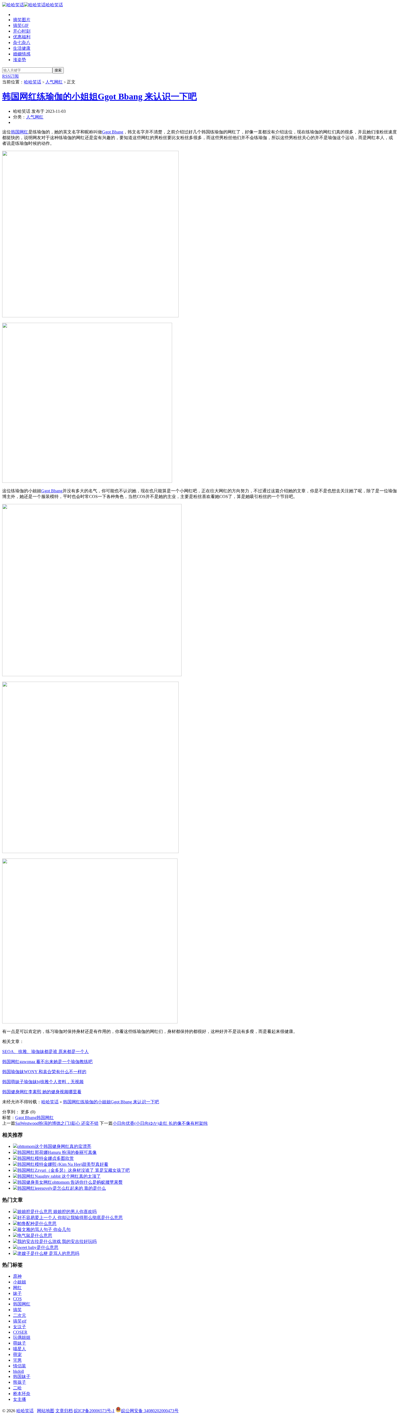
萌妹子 (19, 1343)
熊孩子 (19, 1382)
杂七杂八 (21, 42)
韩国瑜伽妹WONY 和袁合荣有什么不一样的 (44, 1071)
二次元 (19, 1315)
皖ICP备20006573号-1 (94, 1410)
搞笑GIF (21, 25)
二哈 (17, 1388)
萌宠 (17, 1354)
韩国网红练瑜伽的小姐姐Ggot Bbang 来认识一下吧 (99, 96)
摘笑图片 (21, 19)
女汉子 (19, 1326)
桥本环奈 (21, 1393)
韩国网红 (19, 132)
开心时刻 (21, 31)
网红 (17, 1287)
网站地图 (45, 1410)
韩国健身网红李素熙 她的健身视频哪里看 (41, 1091)
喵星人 (19, 1348)
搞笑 (17, 1309)
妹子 (17, 1293)
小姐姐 (19, 1282)
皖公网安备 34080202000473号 (150, 1410)
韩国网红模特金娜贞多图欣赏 (45, 1158)
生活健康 (21, 48)
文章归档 (64, 1410)
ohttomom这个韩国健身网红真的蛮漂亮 (54, 1146)
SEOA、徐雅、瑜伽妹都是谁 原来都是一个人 (45, 1051)
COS (17, 1298)
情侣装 (19, 1366)
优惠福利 (21, 37)
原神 (17, 1276)
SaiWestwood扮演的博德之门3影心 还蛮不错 (57, 1123)
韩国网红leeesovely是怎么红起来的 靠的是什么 (61, 1188)
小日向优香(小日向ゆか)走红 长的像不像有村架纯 (160, 1123)
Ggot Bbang (112, 132)
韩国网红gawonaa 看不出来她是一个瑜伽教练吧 (47, 1061)
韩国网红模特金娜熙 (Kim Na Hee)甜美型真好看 (62, 1164)
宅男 (17, 1360)
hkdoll (18, 1371)
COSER (20, 1332)
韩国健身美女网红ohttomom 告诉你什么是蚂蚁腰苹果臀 (70, 1182)
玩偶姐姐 (21, 1337)
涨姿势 (19, 59)
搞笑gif (19, 1321)
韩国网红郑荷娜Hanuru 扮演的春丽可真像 (57, 1152)
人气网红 (54, 82)
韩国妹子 (21, 1376)
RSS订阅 (10, 76)
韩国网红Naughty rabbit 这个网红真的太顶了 (59, 1176)
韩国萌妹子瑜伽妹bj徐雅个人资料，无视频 (43, 1081)
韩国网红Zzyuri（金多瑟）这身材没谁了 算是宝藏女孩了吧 (73, 1170)
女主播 (19, 1399)
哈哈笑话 (54, 4)
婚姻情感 (21, 54)
